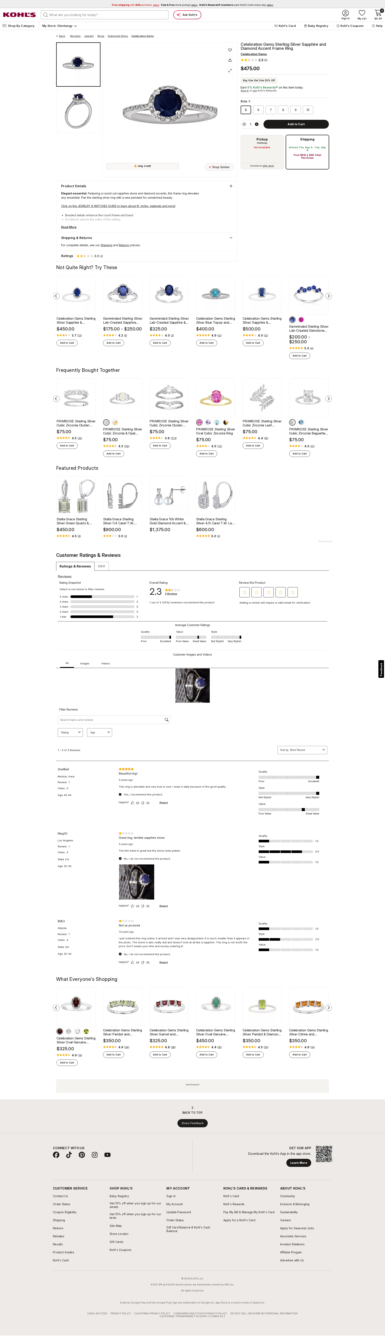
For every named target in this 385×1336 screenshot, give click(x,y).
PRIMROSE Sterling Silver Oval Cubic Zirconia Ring (215, 431)
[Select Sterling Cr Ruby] (301, 319)
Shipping (307, 139)
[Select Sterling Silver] (106, 422)
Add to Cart (67, 342)
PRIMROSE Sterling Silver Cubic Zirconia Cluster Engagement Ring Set (169, 423)
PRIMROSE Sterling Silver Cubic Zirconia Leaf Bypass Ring (262, 423)
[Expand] (230, 71)
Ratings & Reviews (75, 566)
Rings (100, 36)
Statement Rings (118, 36)
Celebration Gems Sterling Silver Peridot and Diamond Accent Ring (122, 1032)
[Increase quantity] (256, 124)
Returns (124, 245)
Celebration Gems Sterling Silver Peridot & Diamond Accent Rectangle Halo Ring (262, 1032)
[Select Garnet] (60, 1031)
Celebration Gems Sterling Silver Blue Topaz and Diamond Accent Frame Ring (215, 320)
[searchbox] (104, 14)
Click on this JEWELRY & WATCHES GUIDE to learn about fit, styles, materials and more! (118, 206)
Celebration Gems (142, 36)
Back (63, 36)
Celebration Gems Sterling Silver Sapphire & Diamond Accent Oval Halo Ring (76, 320)
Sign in (245, 90)
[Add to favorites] (230, 50)
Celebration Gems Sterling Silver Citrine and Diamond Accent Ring (308, 1032)
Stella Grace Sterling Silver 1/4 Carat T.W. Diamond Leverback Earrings (118, 521)
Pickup (262, 139)
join (255, 90)
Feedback (381, 669)
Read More (69, 227)
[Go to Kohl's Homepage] (19, 14)
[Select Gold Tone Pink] (199, 422)
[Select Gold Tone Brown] (226, 422)
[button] (254, 60)
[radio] (262, 152)
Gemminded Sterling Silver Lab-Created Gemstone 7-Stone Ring (308, 328)
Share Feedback (192, 1123)
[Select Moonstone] (68, 1031)
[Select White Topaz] (77, 1031)
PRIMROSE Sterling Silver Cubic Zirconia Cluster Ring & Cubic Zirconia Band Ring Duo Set (76, 423)
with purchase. (135, 4)
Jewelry (89, 36)
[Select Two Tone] (115, 422)
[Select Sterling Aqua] (301, 422)
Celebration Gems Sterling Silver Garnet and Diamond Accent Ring (169, 1032)
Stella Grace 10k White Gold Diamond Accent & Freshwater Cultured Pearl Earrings (169, 521)
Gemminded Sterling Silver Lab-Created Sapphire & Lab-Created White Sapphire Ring (169, 320)
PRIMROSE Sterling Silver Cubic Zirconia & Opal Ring (122, 431)
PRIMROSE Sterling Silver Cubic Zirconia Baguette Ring (308, 431)
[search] (45, 14)
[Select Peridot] (86, 1031)
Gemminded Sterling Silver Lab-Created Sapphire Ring (122, 320)
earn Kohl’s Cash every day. (236, 4)
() (79, 335)
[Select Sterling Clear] (292, 422)
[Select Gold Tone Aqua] (217, 422)
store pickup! (179, 4)
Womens (75, 36)
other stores (268, 166)
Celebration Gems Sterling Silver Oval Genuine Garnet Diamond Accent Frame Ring (76, 1040)
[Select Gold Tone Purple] (208, 422)
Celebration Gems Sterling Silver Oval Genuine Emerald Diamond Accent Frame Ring (215, 1032)
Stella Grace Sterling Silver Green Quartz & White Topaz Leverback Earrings (75, 521)
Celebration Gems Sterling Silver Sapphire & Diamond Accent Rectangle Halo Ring (262, 320)
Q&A (101, 566)
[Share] (230, 60)
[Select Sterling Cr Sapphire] (292, 319)
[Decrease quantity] (244, 124)
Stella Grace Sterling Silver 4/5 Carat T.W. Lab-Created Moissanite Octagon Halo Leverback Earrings (215, 521)
